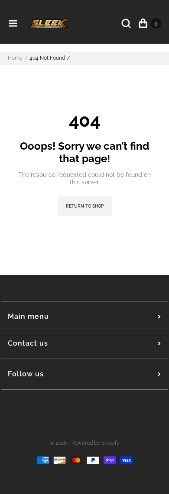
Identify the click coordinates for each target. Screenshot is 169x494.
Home (15, 58)
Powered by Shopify (96, 443)
